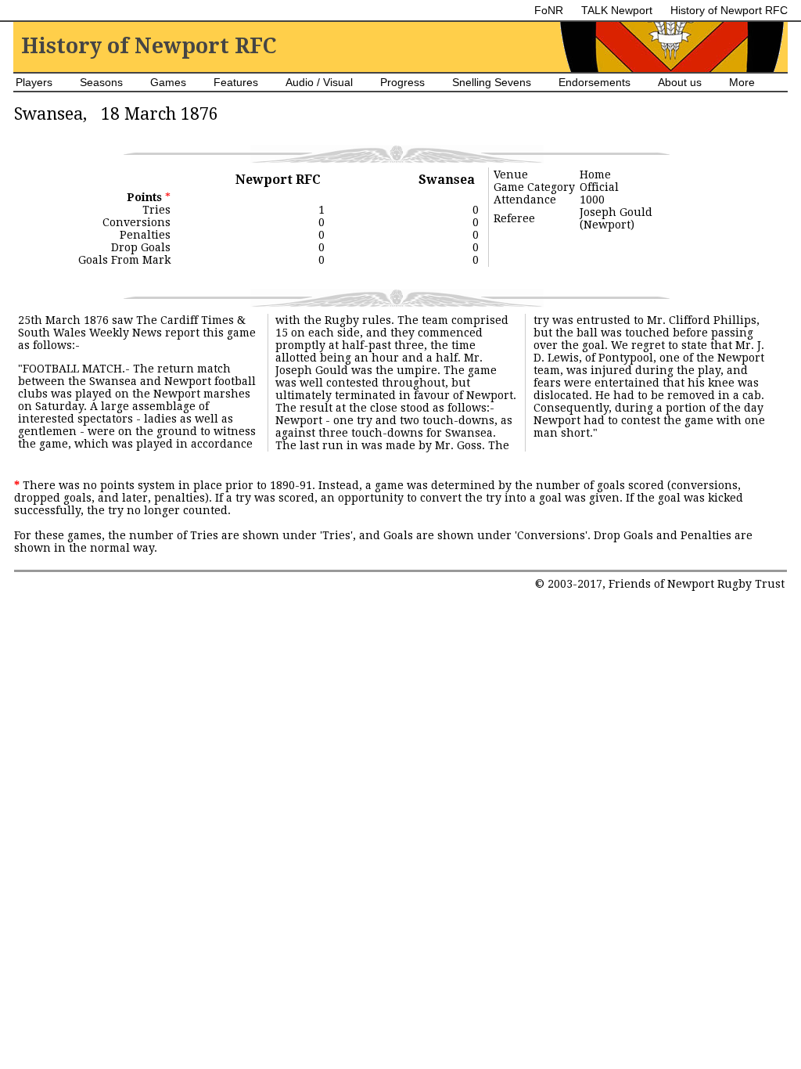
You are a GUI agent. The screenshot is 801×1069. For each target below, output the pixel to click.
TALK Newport (616, 10)
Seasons (101, 82)
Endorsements (594, 82)
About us (680, 82)
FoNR (548, 10)
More (742, 82)
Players (34, 82)
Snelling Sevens (491, 82)
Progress (402, 82)
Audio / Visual (319, 82)
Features (236, 82)
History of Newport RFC (729, 10)
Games (168, 82)
